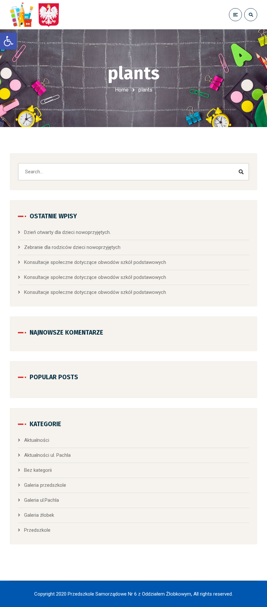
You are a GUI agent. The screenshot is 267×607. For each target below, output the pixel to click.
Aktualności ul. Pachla (47, 455)
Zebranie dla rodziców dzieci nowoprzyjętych (72, 247)
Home (122, 90)
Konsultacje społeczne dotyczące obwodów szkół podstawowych (95, 262)
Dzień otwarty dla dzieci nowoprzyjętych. (67, 232)
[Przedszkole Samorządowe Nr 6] (36, 14)
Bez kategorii (38, 470)
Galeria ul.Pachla (41, 500)
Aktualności (36, 440)
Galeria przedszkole (45, 485)
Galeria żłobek (39, 515)
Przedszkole (37, 530)
